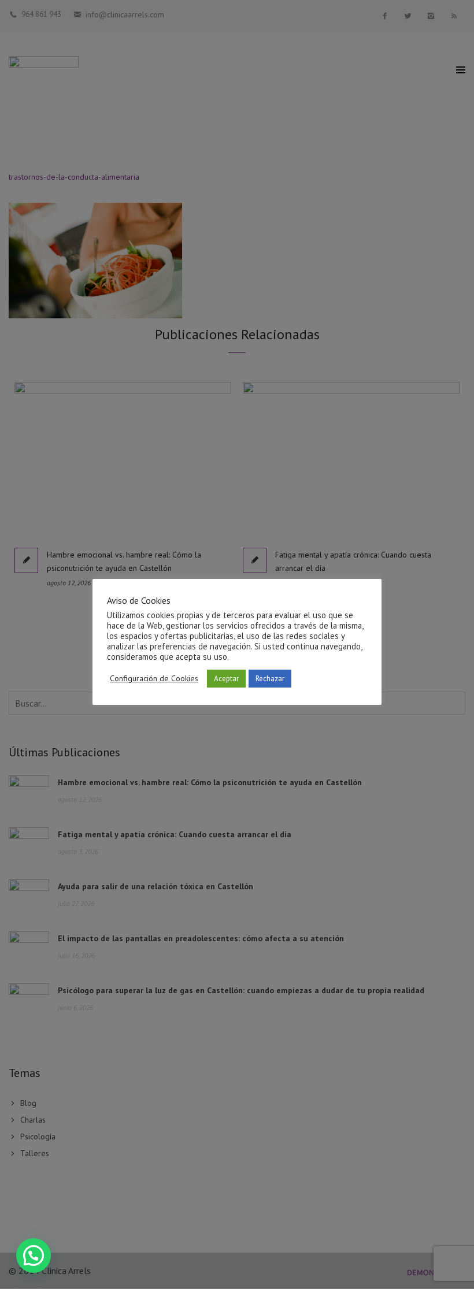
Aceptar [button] (226, 678)
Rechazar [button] (269, 678)
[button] (33, 1255)
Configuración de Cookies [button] (154, 678)
